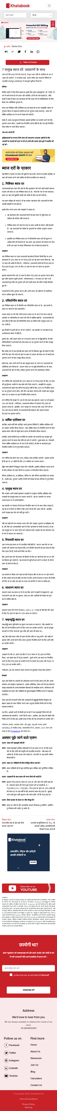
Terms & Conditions (29, 1099)
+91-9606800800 (28, 1028)
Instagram (13, 1060)
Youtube (13, 1075)
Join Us (34, 1064)
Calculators (36, 1078)
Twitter (12, 1052)
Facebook (13, 1045)
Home (33, 1044)
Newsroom (36, 1058)
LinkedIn (13, 1068)
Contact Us (36, 1085)
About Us (35, 1051)
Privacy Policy (28, 1104)
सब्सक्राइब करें (28, 990)
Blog (32, 1071)
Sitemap (28, 1107)
